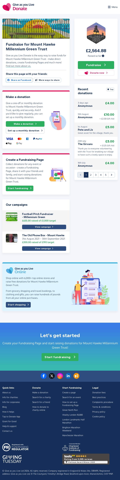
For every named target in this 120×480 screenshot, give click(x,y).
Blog (4, 407)
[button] (103, 55)
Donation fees (99, 392)
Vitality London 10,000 (72, 415)
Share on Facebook (21, 80)
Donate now (97, 72)
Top (112, 89)
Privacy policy (98, 411)
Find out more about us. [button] (18, 65)
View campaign (43, 227)
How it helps (8, 411)
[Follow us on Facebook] (44, 377)
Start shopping (17, 304)
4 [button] (100, 174)
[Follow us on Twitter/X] (52, 377)
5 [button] (105, 174)
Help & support (9, 426)
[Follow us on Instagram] (60, 377)
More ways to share (49, 80)
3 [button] (95, 174)
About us (6, 392)
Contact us (7, 431)
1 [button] (87, 174)
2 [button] (90, 174)
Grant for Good (9, 421)
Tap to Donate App (11, 416)
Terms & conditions (101, 407)
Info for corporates (11, 402)
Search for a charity (41, 397)
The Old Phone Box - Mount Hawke (43, 235)
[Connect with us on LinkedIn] (68, 377)
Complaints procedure (102, 402)
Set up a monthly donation (23, 130)
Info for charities (10, 397)
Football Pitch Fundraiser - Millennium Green (37, 215)
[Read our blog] (76, 377)
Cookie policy (98, 416)
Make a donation (23, 123)
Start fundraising (18, 188)
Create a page (69, 392)
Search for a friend (41, 402)
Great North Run (70, 410)
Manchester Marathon (72, 435)
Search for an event (71, 397)
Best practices (99, 397)
